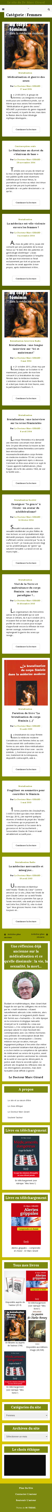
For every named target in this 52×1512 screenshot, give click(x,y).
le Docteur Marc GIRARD (27, 86)
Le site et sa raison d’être (19, 1100)
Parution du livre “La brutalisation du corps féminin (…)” (26, 717)
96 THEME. (30, 1507)
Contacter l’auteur (26, 1494)
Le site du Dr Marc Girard (26, 2)
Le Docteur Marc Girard (18, 1111)
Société (32, 500)
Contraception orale (25, 146)
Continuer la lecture (26, 129)
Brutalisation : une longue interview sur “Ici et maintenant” (26, 348)
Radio (38, 341)
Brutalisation (25, 73)
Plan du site (26, 1488)
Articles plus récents (37, 935)
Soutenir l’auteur (15, 1117)
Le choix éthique (15, 1106)
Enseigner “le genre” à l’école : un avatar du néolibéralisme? (25, 508)
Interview (29, 341)
